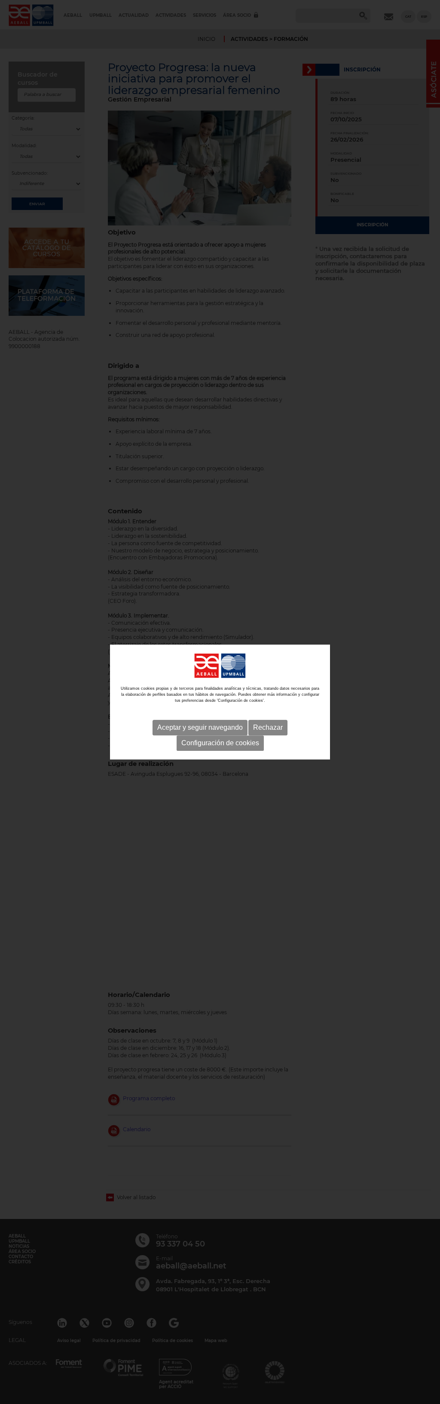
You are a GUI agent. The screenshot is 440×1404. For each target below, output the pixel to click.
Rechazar (268, 727)
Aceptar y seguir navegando (200, 727)
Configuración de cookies (220, 743)
